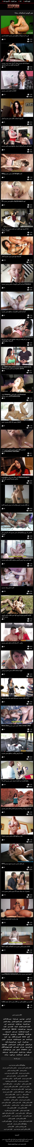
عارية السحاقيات (6, 1029)
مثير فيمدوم (13, 1034)
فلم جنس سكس (16, 1102)
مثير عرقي (14, 1031)
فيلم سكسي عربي (16, 1115)
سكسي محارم (6, 1089)
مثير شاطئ (5, 1052)
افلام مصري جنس (17, 1015)
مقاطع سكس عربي (11, 1097)
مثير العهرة (12, 1054)
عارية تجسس (11, 1024)
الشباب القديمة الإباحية (24, 1026)
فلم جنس (9, 1124)
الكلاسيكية (4, 1044)
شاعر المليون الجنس (17, 1021)
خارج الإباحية (20, 1054)
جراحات (6, 1054)
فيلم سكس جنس (6, 1102)
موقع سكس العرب (7, 1121)
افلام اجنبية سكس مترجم (25, 1121)
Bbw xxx (14, 1029)
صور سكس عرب (27, 1115)
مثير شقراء (15, 1019)
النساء (16, 1026)
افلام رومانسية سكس (13, 1070)
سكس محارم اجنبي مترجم (10, 1067)
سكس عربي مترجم (24, 1073)
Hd (20, 1)
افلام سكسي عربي (22, 1075)
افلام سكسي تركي (10, 1094)
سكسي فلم (26, 1094)
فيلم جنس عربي (8, 1129)
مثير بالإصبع (27, 1054)
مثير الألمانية (28, 1034)
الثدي (28, 1037)
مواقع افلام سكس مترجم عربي (17, 1065)
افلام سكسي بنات (22, 1107)
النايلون (3, 1039)
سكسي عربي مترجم (24, 1099)
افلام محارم (11, 1126)
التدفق (18, 1049)
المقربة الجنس (12, 1044)
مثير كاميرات (25, 1042)
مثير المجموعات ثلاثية (10, 1042)
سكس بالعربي (6, 1105)
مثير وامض (9, 1039)
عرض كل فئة (17, 1058)
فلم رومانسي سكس (20, 1126)
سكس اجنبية (28, 1089)
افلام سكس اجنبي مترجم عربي (22, 1129)
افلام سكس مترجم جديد (17, 1089)
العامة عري (10, 1026)
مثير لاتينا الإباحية (7, 1049)
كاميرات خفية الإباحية (24, 1031)
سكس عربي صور (11, 1075)
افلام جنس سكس (26, 1084)
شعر (24, 1039)
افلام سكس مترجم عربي (11, 1073)
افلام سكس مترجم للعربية (11, 1110)
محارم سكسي (15, 1105)
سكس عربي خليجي (24, 1086)
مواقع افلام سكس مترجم (20, 1124)
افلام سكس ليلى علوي (8, 1113)
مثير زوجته (29, 1029)
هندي (14, 1049)
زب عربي (18, 1094)
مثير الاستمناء (26, 1024)
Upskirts (24, 1049)
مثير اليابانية (19, 1024)
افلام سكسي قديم (21, 1118)
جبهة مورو (22, 1019)
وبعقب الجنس (6, 1021)
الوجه (5, 1037)
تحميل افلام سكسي (19, 1092)
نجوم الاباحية (29, 1039)
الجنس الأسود (20, 1044)
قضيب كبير (16, 1047)
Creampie (21, 1034)
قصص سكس (11, 1118)
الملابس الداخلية (13, 1052)
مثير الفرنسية (29, 1047)
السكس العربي (6, 1115)
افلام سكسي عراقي (26, 1105)
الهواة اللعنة (27, 1)
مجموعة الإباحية (17, 1039)
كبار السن (28, 1019)
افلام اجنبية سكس (24, 1110)
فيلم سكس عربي (20, 1113)
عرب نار (15, 1121)
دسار (29, 1049)
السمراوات (8, 1031)
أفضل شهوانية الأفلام (7, 1047)
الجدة (5, 1026)
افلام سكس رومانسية (11, 1081)
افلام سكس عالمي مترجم (11, 1086)
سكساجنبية (7, 1099)
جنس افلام (28, 1092)
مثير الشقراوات (22, 1029)
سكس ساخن (14, 1099)
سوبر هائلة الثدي (7, 1019)
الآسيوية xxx (6, 1)
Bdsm (24, 1037)
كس (5, 1024)
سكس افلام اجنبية (7, 1084)
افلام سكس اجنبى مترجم (24, 1067)
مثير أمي (22, 1047)
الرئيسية (17, 1135)
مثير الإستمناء (6, 1034)
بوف (9, 1037)
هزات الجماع (22, 1052)
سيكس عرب (17, 1084)
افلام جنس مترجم (27, 1078)
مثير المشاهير (28, 1044)
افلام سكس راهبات (27, 1102)
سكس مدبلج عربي (7, 1078)
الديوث (19, 1042)
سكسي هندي (23, 1070)
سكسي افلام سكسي (22, 1097)
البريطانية (29, 1052)
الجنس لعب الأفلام (16, 1037)
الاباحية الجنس (27, 1021)
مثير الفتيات (14, 1)
